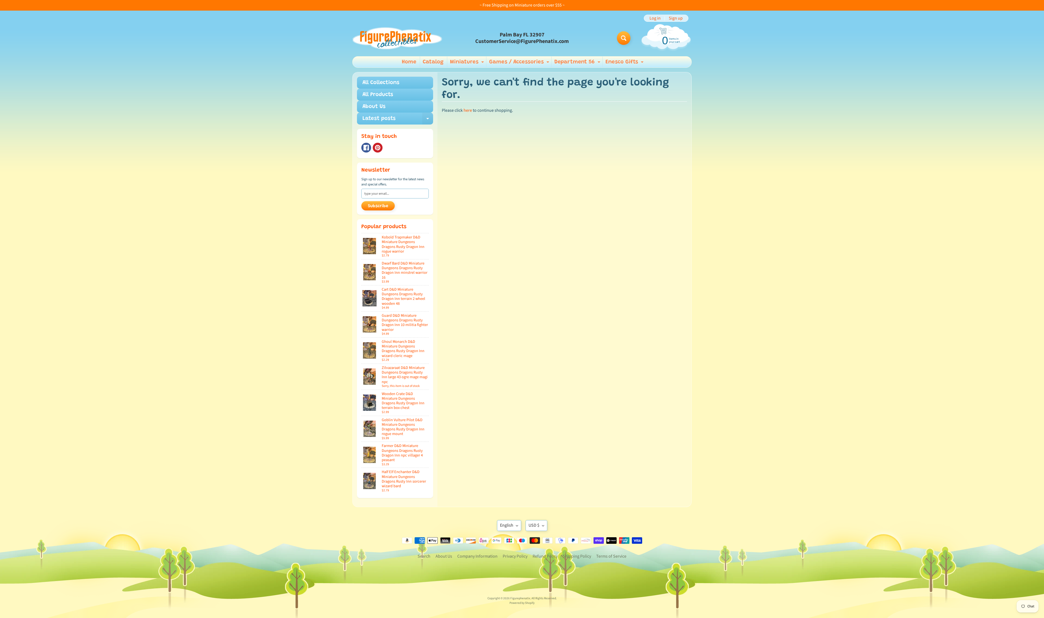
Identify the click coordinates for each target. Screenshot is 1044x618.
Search (424, 556)
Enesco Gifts (625, 63)
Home (409, 62)
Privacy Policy (515, 556)
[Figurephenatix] (397, 38)
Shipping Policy (577, 556)
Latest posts (397, 120)
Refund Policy (545, 556)
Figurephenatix (520, 598)
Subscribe (378, 206)
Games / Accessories (520, 63)
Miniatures (467, 63)
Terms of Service (611, 556)
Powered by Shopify (522, 603)
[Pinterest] (378, 148)
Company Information (477, 556)
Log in (655, 18)
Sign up (676, 18)
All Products (377, 94)
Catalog (433, 62)
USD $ (534, 525)
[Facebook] (366, 148)
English (506, 525)
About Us (374, 106)
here (468, 110)
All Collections (380, 82)
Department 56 (578, 63)
